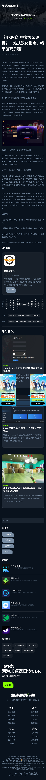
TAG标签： (3, 304)
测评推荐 (11, 733)
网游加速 (34, 712)
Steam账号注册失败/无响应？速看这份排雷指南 (22, 369)
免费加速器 (6, 304)
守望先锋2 (35, 304)
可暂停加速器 (19, 645)
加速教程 (8, 546)
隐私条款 (11, 719)
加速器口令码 (28, 650)
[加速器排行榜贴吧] (31, 774)
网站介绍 (11, 712)
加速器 (17, 650)
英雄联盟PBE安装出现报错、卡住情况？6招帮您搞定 (24, 315)
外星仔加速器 (16, 628)
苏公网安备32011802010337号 (31, 760)
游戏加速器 (32, 645)
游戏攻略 (5, 365)
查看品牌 (11, 289)
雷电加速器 (15, 578)
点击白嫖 (8, 685)
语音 (28, 304)
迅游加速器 (15, 615)
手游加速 (34, 716)
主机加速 (34, 719)
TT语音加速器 (16, 590)
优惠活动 (11, 736)
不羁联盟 (38, 304)
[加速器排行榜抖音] (26, 774)
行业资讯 (8, 534)
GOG (24, 304)
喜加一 (7, 552)
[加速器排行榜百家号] (21, 774)
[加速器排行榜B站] (16, 774)
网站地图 (35, 758)
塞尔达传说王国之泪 (18, 304)
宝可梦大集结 (13, 304)
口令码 (11, 743)
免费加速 (34, 723)
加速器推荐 (7, 656)
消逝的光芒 (42, 304)
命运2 (32, 304)
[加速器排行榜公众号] (11, 774)
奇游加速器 (9, 271)
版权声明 (11, 716)
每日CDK (11, 740)
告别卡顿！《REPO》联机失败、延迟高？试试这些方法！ (25, 321)
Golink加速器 (16, 603)
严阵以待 (10, 304)
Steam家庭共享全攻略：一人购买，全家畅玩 (22, 429)
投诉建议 (11, 723)
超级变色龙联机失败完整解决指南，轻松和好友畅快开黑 (22, 490)
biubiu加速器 (15, 566)
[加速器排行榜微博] (35, 774)
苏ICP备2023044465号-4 (13, 760)
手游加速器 (7, 650)
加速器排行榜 (18, 19)
